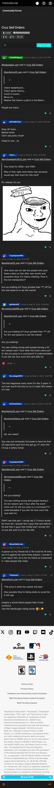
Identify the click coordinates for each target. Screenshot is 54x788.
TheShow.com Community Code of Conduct (27, 693)
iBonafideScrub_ (16, 544)
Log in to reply (44, 45)
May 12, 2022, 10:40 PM (39, 304)
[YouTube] (27, 632)
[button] (3, 784)
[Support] (44, 3)
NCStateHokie (15, 404)
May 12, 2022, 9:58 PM (40, 122)
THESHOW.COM (10, 3)
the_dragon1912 (16, 376)
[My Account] (50, 3)
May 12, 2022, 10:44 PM (19, 465)
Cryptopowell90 (16, 256)
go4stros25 (14, 304)
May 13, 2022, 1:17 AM (37, 575)
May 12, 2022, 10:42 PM (41, 404)
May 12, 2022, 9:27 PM (41, 57)
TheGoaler (13, 575)
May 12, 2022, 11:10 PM (19, 548)
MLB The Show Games (27, 703)
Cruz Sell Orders (34, 64)
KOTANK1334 (15, 122)
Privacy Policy (27, 689)
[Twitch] (35, 632)
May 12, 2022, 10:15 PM (36, 155)
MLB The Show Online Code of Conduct (27, 698)
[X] (3, 632)
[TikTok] (51, 632)
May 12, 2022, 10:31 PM (19, 259)
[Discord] (43, 632)
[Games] (38, 3)
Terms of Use (27, 684)
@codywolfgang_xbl (14, 418)
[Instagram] (11, 632)
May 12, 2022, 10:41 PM (42, 376)
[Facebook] (19, 632)
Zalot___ (12, 155)
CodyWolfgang (15, 57)
